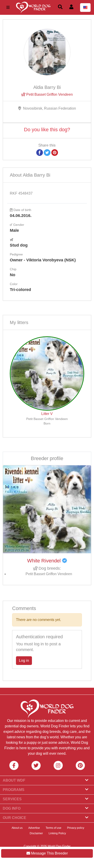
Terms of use (53, 827)
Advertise (34, 827)
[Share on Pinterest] (54, 152)
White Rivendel (44, 561)
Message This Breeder (49, 853)
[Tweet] (47, 152)
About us (17, 827)
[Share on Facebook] (39, 152)
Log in (24, 660)
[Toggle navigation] (8, 7)
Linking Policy (57, 833)
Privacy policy (75, 827)
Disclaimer (36, 833)
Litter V (47, 414)
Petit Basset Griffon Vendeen (49, 94)
